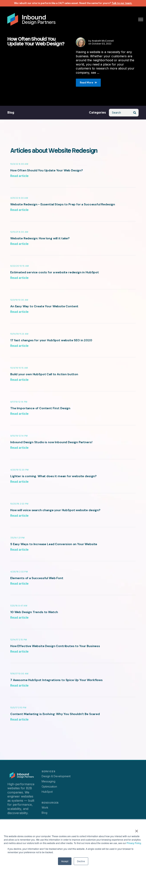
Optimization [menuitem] (49, 786)
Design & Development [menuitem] (56, 776)
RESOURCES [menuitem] (50, 802)
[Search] (135, 112)
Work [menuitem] (45, 807)
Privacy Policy (134, 843)
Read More (86, 82)
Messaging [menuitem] (48, 781)
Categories (97, 112)
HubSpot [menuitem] (47, 791)
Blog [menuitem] (44, 812)
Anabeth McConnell (103, 40)
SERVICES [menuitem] (48, 771)
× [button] (136, 829)
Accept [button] (64, 861)
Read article (19, 176)
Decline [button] (81, 861)
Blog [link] (10, 112)
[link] (31, 19)
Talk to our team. (122, 3)
